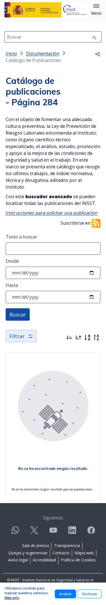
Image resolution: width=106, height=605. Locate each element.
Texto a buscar (21, 237)
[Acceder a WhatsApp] (15, 532)
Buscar (17, 314)
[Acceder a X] (34, 532)
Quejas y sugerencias (27, 552)
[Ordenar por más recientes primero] (69, 337)
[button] (96, 10)
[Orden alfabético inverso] (96, 337)
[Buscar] (94, 37)
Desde (12, 261)
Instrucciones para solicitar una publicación (52, 213)
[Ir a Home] (46, 9)
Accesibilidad (44, 559)
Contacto (61, 552)
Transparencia (67, 545)
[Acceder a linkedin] (72, 532)
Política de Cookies (78, 559)
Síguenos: (53, 518)
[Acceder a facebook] (91, 532)
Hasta (12, 285)
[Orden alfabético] (87, 337)
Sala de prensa (35, 545)
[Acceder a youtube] (53, 532)
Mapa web (84, 552)
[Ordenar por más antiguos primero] (78, 337)
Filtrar (17, 336)
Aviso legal (18, 559)
